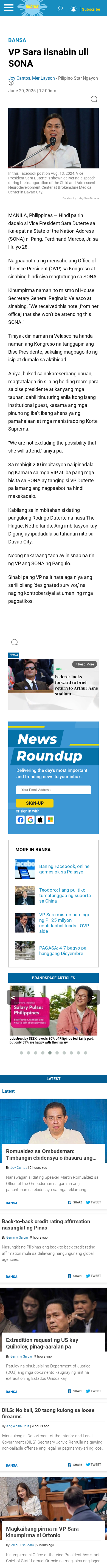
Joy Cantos (19, 78)
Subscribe (91, 9)
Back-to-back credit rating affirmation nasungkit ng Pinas (46, 1224)
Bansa (17, 40)
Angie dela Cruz (17, 1426)
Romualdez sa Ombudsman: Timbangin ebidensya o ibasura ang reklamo (49, 1154)
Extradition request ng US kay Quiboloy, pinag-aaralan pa (42, 1343)
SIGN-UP (35, 803)
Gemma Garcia (17, 1237)
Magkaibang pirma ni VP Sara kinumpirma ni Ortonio (42, 1532)
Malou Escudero (22, 1545)
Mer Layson (43, 78)
